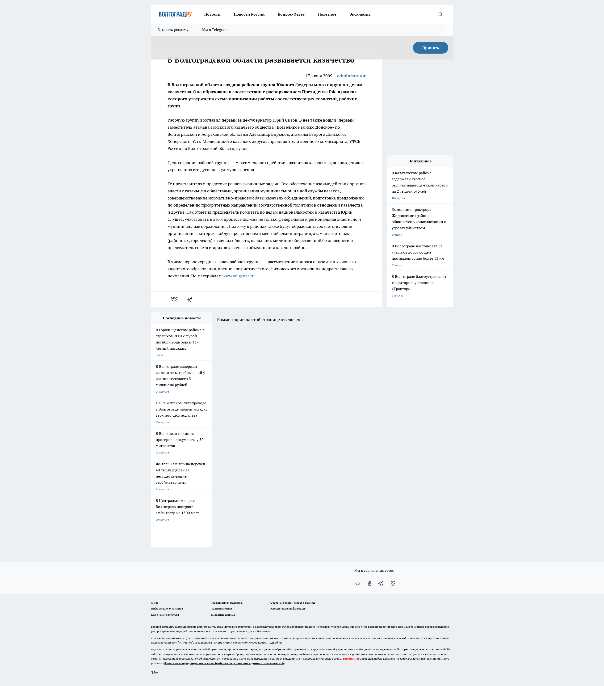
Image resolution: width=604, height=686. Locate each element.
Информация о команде (167, 608)
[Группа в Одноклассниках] (369, 583)
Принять (430, 47)
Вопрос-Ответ (291, 14)
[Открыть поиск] (440, 14)
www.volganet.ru (238, 276)
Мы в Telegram (215, 29)
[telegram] (191, 299)
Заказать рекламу (173, 29)
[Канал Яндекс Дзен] (393, 583)
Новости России (249, 14)
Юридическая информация (288, 608)
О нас (154, 602)
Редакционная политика (227, 602)
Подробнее (275, 642)
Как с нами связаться (165, 614)
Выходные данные (223, 614)
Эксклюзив (360, 14)
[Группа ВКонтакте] (357, 583)
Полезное (327, 14)
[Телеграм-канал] (381, 583)
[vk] (175, 299)
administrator (351, 75)
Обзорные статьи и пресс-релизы (292, 602)
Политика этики (221, 608)
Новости (212, 14)
